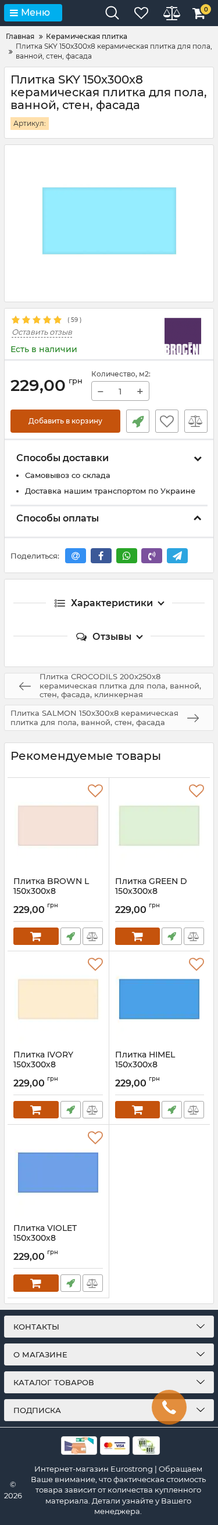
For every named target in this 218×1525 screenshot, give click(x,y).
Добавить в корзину (65, 420)
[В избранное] (166, 421)
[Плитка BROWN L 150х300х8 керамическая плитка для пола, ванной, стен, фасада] (58, 827)
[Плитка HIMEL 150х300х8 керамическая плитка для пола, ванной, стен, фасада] (160, 1000)
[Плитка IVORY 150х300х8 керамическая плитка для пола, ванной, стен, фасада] (58, 1000)
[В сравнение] (196, 421)
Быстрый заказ (137, 421)
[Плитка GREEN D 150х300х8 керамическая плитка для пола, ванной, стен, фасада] (160, 827)
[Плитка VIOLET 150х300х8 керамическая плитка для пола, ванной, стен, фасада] (58, 1174)
